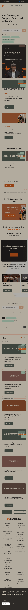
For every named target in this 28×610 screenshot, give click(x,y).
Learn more (4, 600)
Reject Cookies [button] (13, 603)
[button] (7, 607)
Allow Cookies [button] (5, 603)
